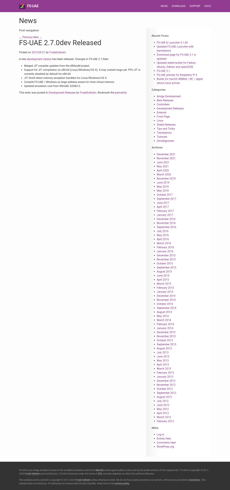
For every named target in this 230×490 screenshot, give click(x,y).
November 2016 (166, 223)
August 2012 (164, 397)
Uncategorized (165, 140)
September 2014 (166, 308)
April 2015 (163, 279)
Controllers (163, 104)
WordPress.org (165, 446)
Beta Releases (165, 100)
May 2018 (163, 190)
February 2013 (165, 372)
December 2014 (166, 295)
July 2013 (163, 352)
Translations (164, 132)
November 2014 (166, 299)
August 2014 (164, 312)
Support (195, 6)
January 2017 (165, 215)
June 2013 (163, 356)
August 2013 (164, 348)
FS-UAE (32, 6)
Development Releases (62, 92)
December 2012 (166, 380)
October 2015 (165, 263)
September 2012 (166, 392)
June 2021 (163, 162)
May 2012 (163, 409)
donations (194, 480)
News (164, 6)
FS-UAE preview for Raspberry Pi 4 (177, 74)
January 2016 (165, 251)
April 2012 (163, 413)
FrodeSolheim (57, 52)
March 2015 (164, 283)
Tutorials (162, 136)
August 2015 (164, 271)
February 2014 (165, 324)
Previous (26, 37)
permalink (121, 92)
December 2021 (166, 154)
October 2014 (165, 303)
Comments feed (166, 442)
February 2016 (165, 247)
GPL (100, 473)
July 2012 (163, 401)
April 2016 (163, 239)
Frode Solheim (32, 473)
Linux (160, 120)
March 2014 (164, 320)
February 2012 (165, 421)
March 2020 (164, 174)
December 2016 (166, 219)
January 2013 (165, 376)
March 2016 (164, 243)
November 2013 (166, 336)
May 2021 (163, 166)
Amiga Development (169, 96)
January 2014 (165, 328)
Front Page (163, 116)
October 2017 (165, 194)
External (161, 112)
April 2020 (163, 170)
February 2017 (165, 210)
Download (179, 6)
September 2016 (166, 227)
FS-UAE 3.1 (163, 70)
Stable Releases (166, 124)
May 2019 (163, 186)
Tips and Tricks (166, 128)
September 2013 (166, 344)
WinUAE (99, 470)
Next (37, 37)
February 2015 (165, 287)
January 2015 (165, 291)
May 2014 (163, 316)
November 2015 (166, 259)
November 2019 (166, 178)
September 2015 (166, 267)
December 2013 (166, 332)
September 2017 (166, 198)
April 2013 (163, 364)
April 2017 (163, 206)
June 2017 (163, 202)
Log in (160, 434)
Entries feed (164, 438)
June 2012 (163, 405)
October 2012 (165, 388)
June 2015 (163, 275)
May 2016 (163, 235)
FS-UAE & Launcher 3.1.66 (172, 42)
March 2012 (164, 417)
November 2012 (166, 384)
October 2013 (165, 340)
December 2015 (166, 255)
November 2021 (166, 158)
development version (39, 59)
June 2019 (163, 182)
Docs (207, 6)
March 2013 (164, 368)
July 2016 (163, 231)
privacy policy (122, 483)
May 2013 (163, 360)
